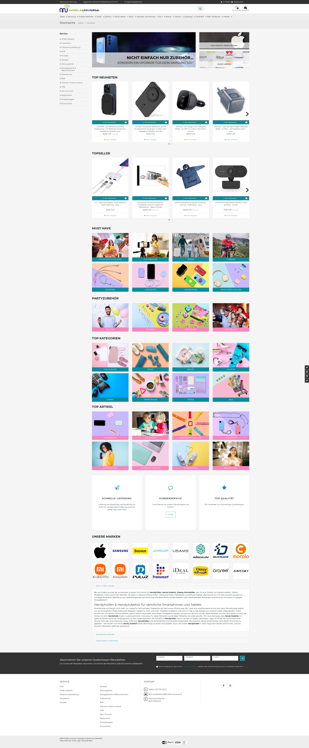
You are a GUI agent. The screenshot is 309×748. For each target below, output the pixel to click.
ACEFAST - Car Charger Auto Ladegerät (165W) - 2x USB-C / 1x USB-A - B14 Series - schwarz (191, 129)
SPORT (150, 369)
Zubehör (108, 17)
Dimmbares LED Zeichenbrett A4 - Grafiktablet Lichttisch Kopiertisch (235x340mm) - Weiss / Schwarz (150, 205)
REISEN (191, 259)
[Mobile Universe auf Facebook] (223, 685)
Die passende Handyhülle (105, 634)
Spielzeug (188, 17)
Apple (62, 17)
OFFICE (190, 400)
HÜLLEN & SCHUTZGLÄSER (110, 259)
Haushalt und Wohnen (146, 17)
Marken (227, 17)
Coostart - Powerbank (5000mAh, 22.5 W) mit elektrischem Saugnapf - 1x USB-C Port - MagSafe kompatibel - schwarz (150, 129)
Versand (64, 60)
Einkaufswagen (67, 99)
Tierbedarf (199, 17)
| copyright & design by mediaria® (89, 738)
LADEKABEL (110, 290)
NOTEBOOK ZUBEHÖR (150, 468)
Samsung (72, 17)
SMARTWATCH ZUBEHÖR (191, 438)
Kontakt (64, 56)
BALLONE (110, 329)
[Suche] (200, 8)
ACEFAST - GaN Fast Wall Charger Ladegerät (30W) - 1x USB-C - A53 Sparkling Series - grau (231, 129)
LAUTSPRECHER (110, 468)
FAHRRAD (231, 259)
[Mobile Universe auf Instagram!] (230, 685)
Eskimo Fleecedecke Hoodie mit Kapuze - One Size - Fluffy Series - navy (191, 204)
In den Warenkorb (109, 122)
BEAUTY (190, 369)
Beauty (169, 17)
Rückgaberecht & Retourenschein (68, 69)
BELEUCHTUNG (231, 468)
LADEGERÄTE (150, 290)
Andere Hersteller (86, 17)
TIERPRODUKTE (150, 400)
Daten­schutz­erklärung (69, 694)
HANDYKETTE (231, 438)
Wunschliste (66, 103)
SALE (231, 400)
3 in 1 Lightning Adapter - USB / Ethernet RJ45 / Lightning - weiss (110, 204)
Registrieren (66, 95)
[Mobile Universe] (79, 8)
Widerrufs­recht (66, 690)
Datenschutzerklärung (70, 47)
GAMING (110, 400)
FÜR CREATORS (150, 259)
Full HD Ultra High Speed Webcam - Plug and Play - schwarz (230, 204)
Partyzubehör (120, 17)
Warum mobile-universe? (105, 586)
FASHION (231, 369)
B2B (63, 78)
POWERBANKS (110, 438)
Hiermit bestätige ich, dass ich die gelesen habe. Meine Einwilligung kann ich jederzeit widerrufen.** (200, 666)
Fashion (178, 17)
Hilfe (63, 87)
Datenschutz (66, 74)
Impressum (66, 43)
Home (80, 23)
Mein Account (67, 91)
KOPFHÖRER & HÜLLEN (231, 290)
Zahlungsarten (67, 64)
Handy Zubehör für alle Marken (107, 641)
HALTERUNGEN (190, 290)
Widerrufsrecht (67, 39)
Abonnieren (242, 658)
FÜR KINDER (150, 438)
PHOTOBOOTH (231, 329)
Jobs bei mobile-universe (71, 83)
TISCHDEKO (150, 329)
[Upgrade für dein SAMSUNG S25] (144, 50)
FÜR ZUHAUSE (110, 369)
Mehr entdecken (214, 17)
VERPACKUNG (191, 329)
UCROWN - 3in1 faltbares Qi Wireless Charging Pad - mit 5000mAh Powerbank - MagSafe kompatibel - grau (110, 129)
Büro (160, 17)
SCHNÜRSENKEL (191, 468)
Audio (99, 17)
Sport (131, 17)
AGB (63, 51)
